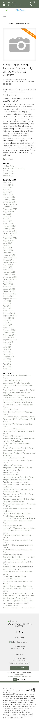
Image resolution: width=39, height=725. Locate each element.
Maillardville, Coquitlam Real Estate (18, 489)
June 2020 (7, 323)
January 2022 (9, 289)
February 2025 (9, 226)
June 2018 (7, 361)
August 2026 (8, 185)
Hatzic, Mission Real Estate (14, 458)
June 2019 (7, 347)
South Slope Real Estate (12, 555)
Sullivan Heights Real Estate (14, 559)
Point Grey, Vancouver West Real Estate (19, 518)
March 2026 (8, 195)
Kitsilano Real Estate (11, 475)
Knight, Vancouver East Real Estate (17, 480)
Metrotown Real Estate (12, 497)
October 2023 (9, 260)
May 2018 (7, 364)
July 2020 (7, 320)
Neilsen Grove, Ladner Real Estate (17, 513)
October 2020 (9, 313)
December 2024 (9, 231)
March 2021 (8, 311)
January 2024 (9, 255)
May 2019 (7, 349)
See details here (9, 95)
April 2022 (7, 282)
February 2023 (9, 272)
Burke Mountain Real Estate (14, 395)
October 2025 (9, 207)
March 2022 (8, 284)
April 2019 (7, 352)
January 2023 (9, 274)
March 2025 (8, 224)
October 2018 (8, 357)
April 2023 (7, 267)
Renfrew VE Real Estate (12, 526)
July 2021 (7, 301)
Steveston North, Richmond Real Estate (19, 557)
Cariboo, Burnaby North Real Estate (17, 402)
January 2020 (9, 332)
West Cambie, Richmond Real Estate (18, 593)
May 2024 (7, 245)
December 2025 (10, 202)
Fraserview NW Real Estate (14, 451)
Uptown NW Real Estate (12, 579)
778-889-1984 (10, 2)
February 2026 (9, 197)
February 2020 (9, 330)
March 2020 (8, 328)
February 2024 (9, 253)
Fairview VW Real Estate (13, 441)
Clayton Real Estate (11, 409)
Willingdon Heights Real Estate (15, 603)
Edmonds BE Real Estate (13, 436)
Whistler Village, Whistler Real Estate (18, 601)
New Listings (8, 171)
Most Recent (8, 182)
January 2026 (9, 200)
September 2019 (10, 340)
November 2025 (10, 204)
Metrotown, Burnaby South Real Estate (19, 499)
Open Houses (8, 173)
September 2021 (10, 299)
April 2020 (7, 325)
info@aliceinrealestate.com (15, 5)
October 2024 (9, 236)
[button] (9, 2)
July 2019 (7, 345)
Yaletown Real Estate (11, 605)
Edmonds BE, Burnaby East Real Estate (18, 439)
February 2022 (9, 287)
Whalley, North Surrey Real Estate (17, 598)
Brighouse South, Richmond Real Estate (19, 390)
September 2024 (10, 238)
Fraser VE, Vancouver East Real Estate (21, 81)
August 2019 (8, 342)
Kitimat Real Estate (10, 472)
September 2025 (10, 209)
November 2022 (10, 279)
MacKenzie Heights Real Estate (15, 482)
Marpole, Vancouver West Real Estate (18, 494)
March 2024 (8, 250)
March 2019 (8, 354)
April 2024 (7, 248)
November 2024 (10, 233)
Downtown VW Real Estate (14, 429)
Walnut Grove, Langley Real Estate (17, 586)
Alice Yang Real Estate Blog (14, 168)
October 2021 (8, 296)
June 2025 (7, 216)
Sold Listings (8, 176)
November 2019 (9, 335)
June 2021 (7, 303)
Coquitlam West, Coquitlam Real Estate (19, 417)
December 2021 (9, 291)
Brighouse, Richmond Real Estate (16, 393)
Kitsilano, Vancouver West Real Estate (18, 477)
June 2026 (7, 187)
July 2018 (7, 359)
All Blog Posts (8, 166)
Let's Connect (20, 667)
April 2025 (7, 221)
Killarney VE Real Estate (12, 465)
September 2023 (10, 262)
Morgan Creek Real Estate (13, 501)
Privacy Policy (19, 674)
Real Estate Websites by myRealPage (19, 676)
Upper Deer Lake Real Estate (14, 576)
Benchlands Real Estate (12, 380)
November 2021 (9, 294)
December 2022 (9, 277)
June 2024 (7, 243)
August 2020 (8, 318)
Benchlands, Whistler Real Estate (16, 383)
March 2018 (7, 369)
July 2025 (7, 214)
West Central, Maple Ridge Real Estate (19, 596)
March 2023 (8, 270)
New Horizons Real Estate (13, 516)
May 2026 (7, 190)
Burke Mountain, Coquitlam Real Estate (19, 397)
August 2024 (8, 241)
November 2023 (10, 258)
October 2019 (8, 337)
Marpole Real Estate (11, 492)
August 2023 (8, 265)
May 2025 (7, 219)
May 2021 (7, 306)
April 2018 (7, 366)
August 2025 (8, 212)
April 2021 (7, 308)
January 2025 (9, 229)
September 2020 (10, 316)
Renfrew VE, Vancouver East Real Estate (19, 528)
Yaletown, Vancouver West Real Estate (18, 608)
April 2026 (7, 192)
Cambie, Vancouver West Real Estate (18, 400)
